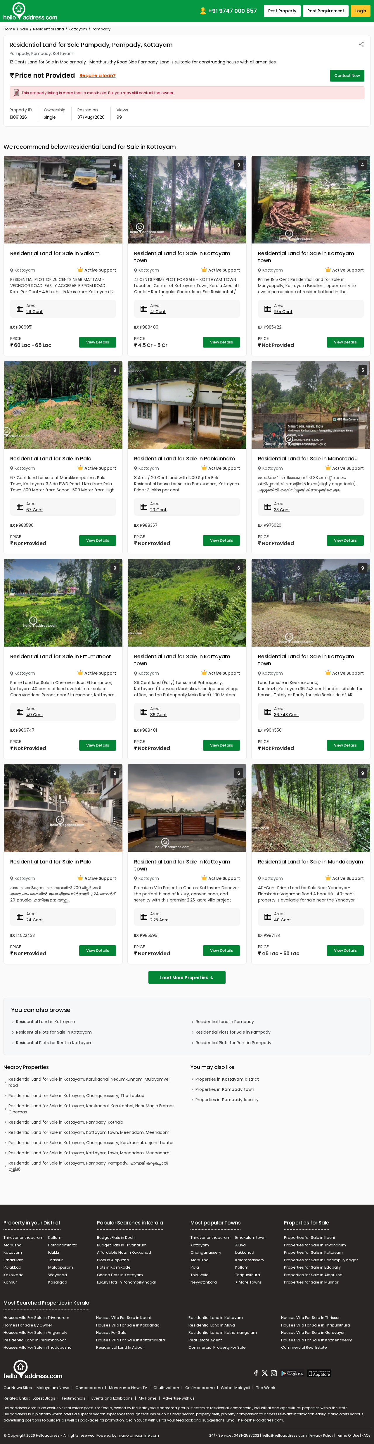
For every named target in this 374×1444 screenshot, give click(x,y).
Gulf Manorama (200, 1388)
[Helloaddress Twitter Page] (265, 1374)
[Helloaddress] (30, 11)
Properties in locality (227, 1100)
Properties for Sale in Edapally (312, 1267)
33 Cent (282, 510)
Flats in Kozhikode (114, 1267)
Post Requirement (325, 11)
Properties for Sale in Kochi (309, 1237)
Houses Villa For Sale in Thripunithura (315, 1325)
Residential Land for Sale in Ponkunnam (184, 458)
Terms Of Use (347, 1435)
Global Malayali (236, 1388)
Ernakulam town (250, 1237)
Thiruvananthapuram (24, 1237)
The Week (265, 1388)
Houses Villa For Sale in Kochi (123, 1317)
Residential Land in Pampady (225, 1022)
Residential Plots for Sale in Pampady (233, 1032)
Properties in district (227, 1079)
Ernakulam (14, 1260)
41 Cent (158, 312)
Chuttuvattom (166, 1388)
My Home (148, 1398)
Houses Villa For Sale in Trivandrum (36, 1317)
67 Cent (34, 510)
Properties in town (224, 1089)
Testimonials (73, 1398)
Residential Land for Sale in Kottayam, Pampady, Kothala (65, 1122)
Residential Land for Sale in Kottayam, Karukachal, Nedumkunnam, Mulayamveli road (89, 1082)
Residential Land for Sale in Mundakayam (310, 861)
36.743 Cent (286, 715)
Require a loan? (97, 75)
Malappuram (60, 1267)
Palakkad (12, 1267)
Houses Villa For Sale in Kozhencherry (316, 1340)
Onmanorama (89, 1388)
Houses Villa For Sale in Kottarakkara (130, 1340)
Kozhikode (14, 1275)
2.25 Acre (159, 920)
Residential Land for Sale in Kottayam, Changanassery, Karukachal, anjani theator (91, 1143)
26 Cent (34, 312)
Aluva (240, 1245)
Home (9, 29)
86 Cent (158, 715)
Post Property (282, 11)
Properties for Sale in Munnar (311, 1282)
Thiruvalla (200, 1275)
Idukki (53, 1252)
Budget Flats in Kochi (116, 1237)
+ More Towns (248, 1282)
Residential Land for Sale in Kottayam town (182, 257)
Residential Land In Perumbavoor (35, 1340)
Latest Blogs (44, 1398)
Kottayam (78, 29)
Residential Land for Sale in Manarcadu (307, 458)
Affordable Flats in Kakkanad (124, 1252)
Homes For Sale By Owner (28, 1325)
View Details (97, 342)
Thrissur (55, 1260)
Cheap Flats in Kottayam (120, 1275)
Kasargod (57, 1282)
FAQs (366, 1435)
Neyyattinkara (204, 1282)
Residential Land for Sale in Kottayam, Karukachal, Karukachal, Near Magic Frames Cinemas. (91, 1109)
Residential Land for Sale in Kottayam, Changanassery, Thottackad (76, 1095)
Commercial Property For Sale (217, 1347)
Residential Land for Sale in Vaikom (55, 253)
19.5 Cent (283, 312)
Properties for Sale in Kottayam (313, 1252)
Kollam (54, 1237)
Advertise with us (179, 1398)
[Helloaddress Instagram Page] (273, 1374)
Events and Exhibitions (112, 1398)
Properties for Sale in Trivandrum (315, 1245)
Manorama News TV (128, 1388)
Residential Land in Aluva (211, 1325)
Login (360, 11)
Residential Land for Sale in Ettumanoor (60, 656)
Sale (24, 29)
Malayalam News (53, 1388)
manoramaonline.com (138, 1435)
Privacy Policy (321, 1435)
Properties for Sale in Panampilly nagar (321, 1260)
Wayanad (57, 1275)
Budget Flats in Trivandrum (122, 1245)
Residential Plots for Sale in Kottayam (54, 1032)
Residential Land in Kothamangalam (222, 1332)
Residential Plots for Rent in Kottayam (54, 1043)
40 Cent (34, 715)
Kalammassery (249, 1260)
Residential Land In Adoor (120, 1347)
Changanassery (206, 1252)
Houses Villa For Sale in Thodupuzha (38, 1347)
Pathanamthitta (62, 1245)
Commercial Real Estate (304, 1347)
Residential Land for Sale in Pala (50, 458)
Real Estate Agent (205, 1340)
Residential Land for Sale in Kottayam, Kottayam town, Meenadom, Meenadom (88, 1132)
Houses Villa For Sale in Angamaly (35, 1332)
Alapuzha (13, 1245)
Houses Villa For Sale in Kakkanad (128, 1325)
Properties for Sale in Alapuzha (313, 1275)
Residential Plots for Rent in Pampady (233, 1043)
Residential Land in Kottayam (45, 1022)
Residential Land (48, 29)
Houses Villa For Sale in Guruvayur (313, 1332)
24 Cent (34, 920)
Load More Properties (184, 978)
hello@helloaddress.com (260, 1420)
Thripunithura (247, 1275)
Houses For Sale (111, 1332)
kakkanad (244, 1252)
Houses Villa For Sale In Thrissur (310, 1317)
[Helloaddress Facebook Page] (256, 1374)
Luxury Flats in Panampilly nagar (126, 1282)
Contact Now (347, 75)
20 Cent (158, 510)
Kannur (10, 1282)
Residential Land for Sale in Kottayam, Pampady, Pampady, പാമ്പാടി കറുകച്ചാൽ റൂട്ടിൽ (88, 1166)
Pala (195, 1267)
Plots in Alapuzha (113, 1260)
